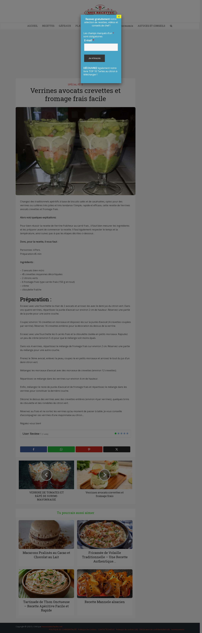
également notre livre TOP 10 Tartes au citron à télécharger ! (100, 46)
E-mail (89, 40)
